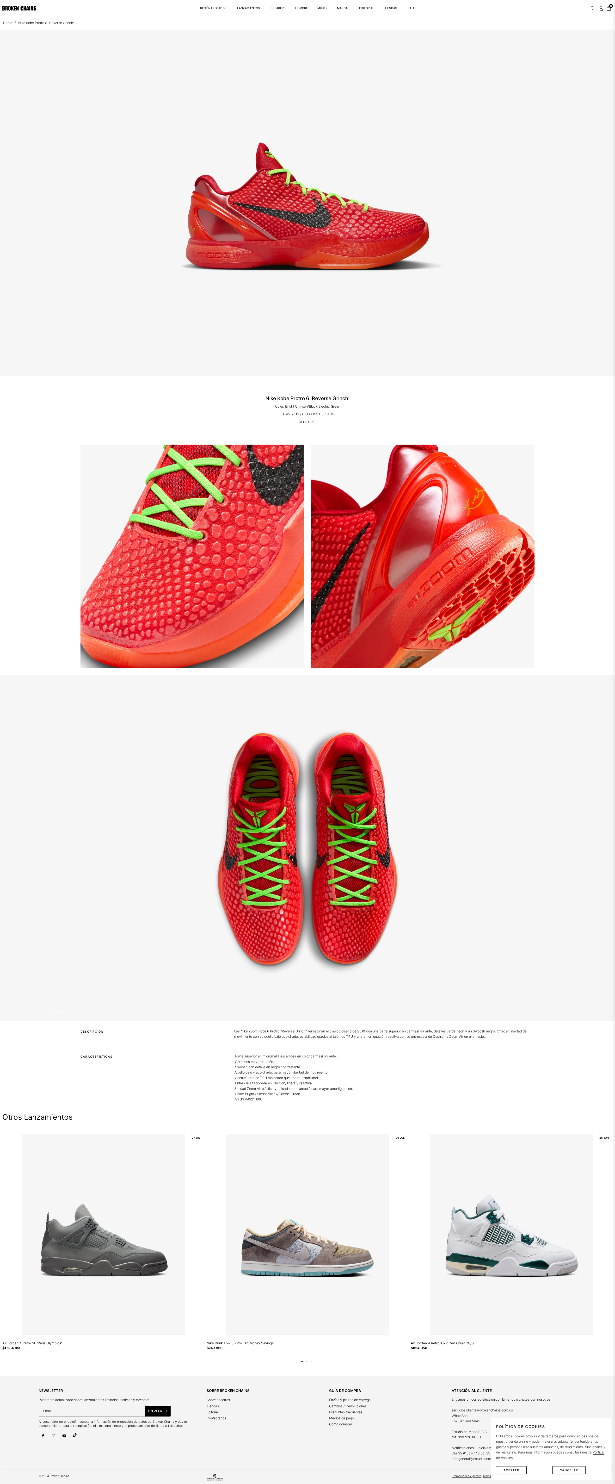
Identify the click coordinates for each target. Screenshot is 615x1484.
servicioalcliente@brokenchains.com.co (482, 1410)
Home (7, 23)
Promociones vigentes (466, 1476)
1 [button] (302, 1361)
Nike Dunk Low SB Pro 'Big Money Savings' (240, 1343)
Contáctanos (216, 1418)
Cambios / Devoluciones (348, 1406)
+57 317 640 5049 (466, 1421)
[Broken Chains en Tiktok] (74, 1435)
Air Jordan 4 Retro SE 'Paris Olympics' (32, 1343)
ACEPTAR (511, 1470)
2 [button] (307, 1361)
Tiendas (213, 1406)
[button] (593, 8)
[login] (601, 8)
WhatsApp (459, 1416)
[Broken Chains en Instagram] (53, 1435)
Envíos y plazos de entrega (350, 1400)
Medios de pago (341, 1418)
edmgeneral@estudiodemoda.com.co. (481, 1459)
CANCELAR (569, 1470)
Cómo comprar (340, 1424)
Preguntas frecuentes (346, 1412)
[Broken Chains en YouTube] (64, 1435)
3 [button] (311, 1361)
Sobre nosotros (218, 1400)
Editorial (213, 1412)
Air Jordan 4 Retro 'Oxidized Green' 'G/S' (442, 1343)
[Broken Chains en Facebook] (43, 1435)
